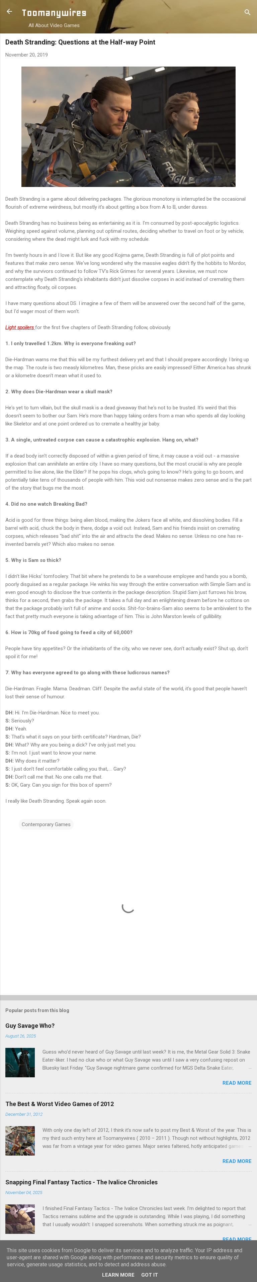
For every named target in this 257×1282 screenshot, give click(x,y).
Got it (149, 1275)
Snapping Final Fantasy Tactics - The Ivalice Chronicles (81, 1182)
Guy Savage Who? (30, 1025)
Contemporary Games (46, 824)
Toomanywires (54, 12)
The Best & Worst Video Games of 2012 (59, 1103)
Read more (237, 1083)
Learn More (118, 1275)
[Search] (248, 13)
